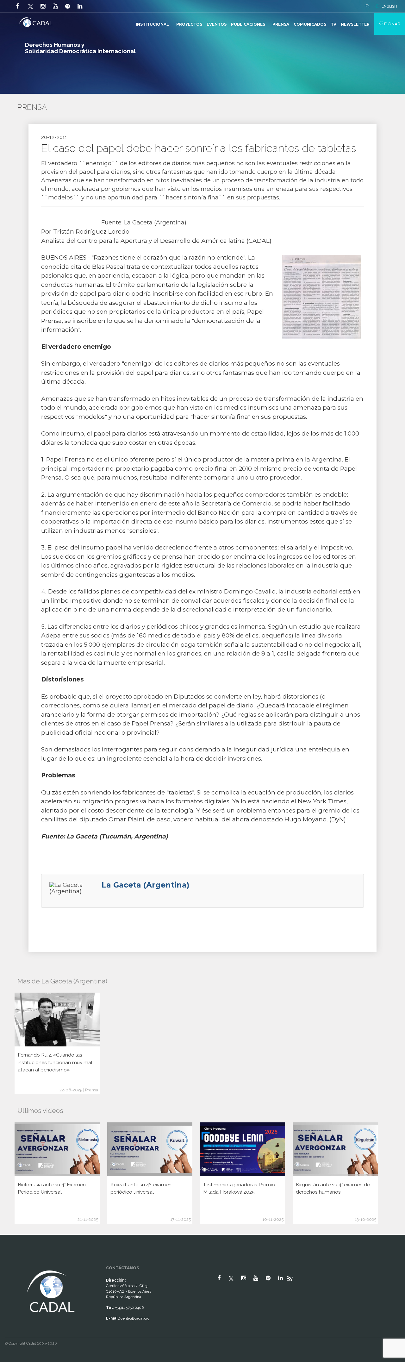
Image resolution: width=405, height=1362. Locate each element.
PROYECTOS (189, 24)
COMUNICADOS (310, 24)
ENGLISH (389, 6)
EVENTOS (217, 24)
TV (333, 24)
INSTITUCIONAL (152, 24)
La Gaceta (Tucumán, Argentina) (117, 836)
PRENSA (280, 24)
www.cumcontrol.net (12, 1263)
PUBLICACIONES (248, 24)
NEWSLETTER (355, 24)
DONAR (391, 23)
